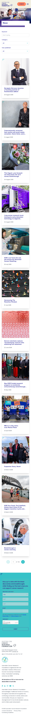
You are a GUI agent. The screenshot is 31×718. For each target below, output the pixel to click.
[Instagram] (7, 686)
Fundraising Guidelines (7, 712)
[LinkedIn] (5, 686)
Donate (21, 4)
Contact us (15, 651)
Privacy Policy (17, 710)
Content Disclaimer (7, 710)
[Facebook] (2, 686)
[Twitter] (13, 686)
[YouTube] (10, 686)
